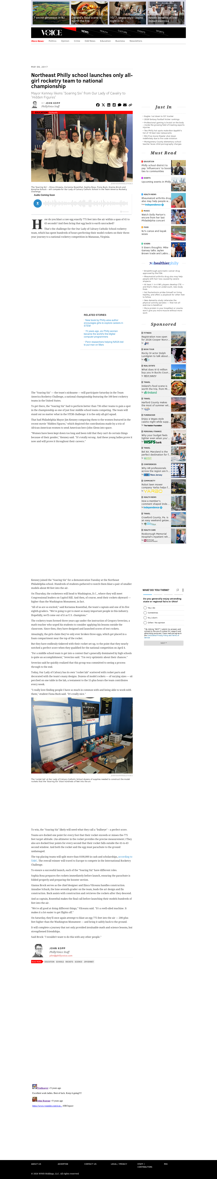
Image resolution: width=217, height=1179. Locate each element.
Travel (147, 382)
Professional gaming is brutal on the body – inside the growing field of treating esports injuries (164, 125)
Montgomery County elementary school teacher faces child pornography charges (162, 142)
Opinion (65, 40)
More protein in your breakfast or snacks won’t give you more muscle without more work (163, 310)
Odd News (90, 40)
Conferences (150, 464)
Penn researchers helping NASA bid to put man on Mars (103, 343)
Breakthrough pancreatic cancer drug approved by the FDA (161, 272)
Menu (36, 32)
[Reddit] (114, 105)
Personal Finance (152, 431)
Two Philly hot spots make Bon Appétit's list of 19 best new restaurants (162, 131)
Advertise (63, 1163)
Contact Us (90, 1163)
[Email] (125, 105)
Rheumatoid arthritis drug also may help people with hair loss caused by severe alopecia (163, 279)
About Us (36, 1163)
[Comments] (119, 105)
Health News (150, 194)
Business (120, 40)
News (85, 31)
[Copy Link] (130, 105)
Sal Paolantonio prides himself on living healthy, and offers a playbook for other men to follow (164, 294)
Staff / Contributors (144, 1165)
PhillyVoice (51, 32)
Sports (160, 31)
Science (78, 961)
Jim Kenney (89, 961)
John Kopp (53, 102)
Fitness (147, 332)
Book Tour (149, 349)
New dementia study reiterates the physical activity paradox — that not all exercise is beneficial (161, 302)
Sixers (147, 243)
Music (147, 210)
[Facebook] (98, 105)
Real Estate (149, 365)
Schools (53, 112)
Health (104, 31)
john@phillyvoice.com (60, 955)
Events (141, 31)
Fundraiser (149, 415)
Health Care (150, 530)
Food (146, 227)
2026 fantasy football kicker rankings (162, 119)
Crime (77, 40)
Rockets (69, 961)
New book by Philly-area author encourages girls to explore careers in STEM (103, 322)
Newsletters (136, 40)
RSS (166, 1163)
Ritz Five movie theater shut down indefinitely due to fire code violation (160, 137)
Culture (122, 31)
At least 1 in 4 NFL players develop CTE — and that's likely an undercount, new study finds (163, 286)
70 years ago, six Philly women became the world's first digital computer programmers (101, 333)
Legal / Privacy (119, 1163)
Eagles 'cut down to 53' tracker (159, 116)
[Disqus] (82, 1043)
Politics (52, 40)
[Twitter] (103, 105)
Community (149, 480)
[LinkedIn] (108, 105)
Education (105, 40)
